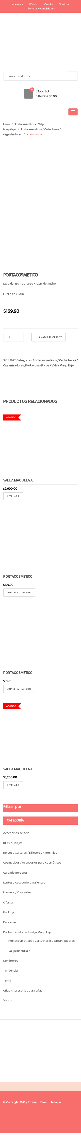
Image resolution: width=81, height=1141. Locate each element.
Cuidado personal (15, 872)
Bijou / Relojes (12, 842)
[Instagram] (16, 1078)
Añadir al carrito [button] (19, 592)
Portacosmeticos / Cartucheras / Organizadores (41, 940)
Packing (8, 912)
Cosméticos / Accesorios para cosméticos (32, 862)
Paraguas (9, 922)
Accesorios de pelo (16, 833)
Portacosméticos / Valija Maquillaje (49, 365)
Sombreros (10, 960)
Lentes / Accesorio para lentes (24, 882)
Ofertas (8, 902)
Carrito (48, 4)
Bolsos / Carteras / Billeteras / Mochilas (30, 852)
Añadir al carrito (51, 337)
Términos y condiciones (40, 8)
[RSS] (25, 1078)
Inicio (6, 124)
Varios (7, 1000)
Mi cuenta (17, 4)
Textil (7, 980)
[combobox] (40, 76)
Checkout (64, 4)
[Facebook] (7, 1078)
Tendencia (10, 970)
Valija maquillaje (19, 951)
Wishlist (33, 4)
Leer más (13, 496)
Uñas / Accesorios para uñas (22, 990)
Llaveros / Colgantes (17, 892)
